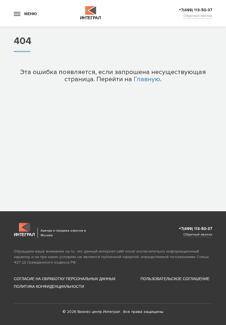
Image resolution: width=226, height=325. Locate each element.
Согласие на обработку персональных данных (64, 279)
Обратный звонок (197, 16)
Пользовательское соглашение (175, 279)
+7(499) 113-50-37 (195, 10)
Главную (147, 79)
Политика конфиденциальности (49, 286)
